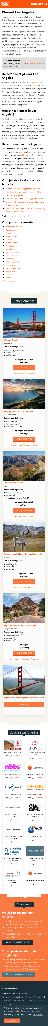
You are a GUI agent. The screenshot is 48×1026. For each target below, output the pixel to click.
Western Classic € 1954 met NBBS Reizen (24, 188)
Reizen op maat (12, 242)
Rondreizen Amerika (14, 226)
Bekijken (24, 704)
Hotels (8, 277)
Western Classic (11, 340)
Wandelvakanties (13, 261)
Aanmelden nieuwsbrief (17, 942)
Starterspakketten (13, 268)
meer (7, 756)
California (24, 155)
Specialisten (11, 280)
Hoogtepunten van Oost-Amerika (18, 411)
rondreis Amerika (34, 63)
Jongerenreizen (12, 264)
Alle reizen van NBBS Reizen (24, 373)
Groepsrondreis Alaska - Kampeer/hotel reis (23, 554)
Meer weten (38, 1015)
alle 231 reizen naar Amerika (18, 216)
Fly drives (9, 239)
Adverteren (6, 997)
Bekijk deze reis (24, 367)
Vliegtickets (10, 245)
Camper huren (12, 229)
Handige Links (18, 997)
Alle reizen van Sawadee (24, 587)
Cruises (9, 274)
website (17, 756)
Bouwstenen (11, 271)
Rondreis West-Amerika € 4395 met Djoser (24, 198)
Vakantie (9, 233)
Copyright (5, 1000)
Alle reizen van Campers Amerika (24, 659)
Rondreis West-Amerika (14, 482)
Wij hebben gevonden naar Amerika (24, 697)
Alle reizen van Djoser (24, 516)
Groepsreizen (11, 236)
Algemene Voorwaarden (34, 997)
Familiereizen (11, 255)
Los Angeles (33, 82)
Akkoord (11, 1020)
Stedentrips (10, 258)
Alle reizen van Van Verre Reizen (24, 445)
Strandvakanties (12, 252)
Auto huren (10, 249)
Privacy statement (18, 1000)
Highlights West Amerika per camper (20, 625)
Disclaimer (31, 1000)
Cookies (41, 1000)
